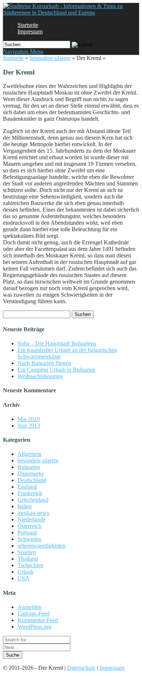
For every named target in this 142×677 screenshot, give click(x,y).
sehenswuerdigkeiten (41, 545)
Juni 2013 (28, 425)
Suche (12, 655)
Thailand (27, 559)
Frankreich (29, 493)
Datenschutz (81, 668)
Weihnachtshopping (40, 376)
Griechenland (32, 500)
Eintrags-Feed (33, 613)
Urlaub (25, 572)
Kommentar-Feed (37, 620)
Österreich (29, 526)
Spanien (26, 552)
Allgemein (29, 454)
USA (23, 578)
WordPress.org (34, 627)
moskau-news (33, 513)
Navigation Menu (23, 51)
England (27, 487)
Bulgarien (28, 467)
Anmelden (29, 607)
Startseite (27, 25)
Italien (24, 506)
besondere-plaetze (50, 58)
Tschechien (30, 565)
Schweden (29, 539)
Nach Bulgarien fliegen (44, 363)
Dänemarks (30, 473)
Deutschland (31, 480)
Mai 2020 (28, 419)
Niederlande (31, 519)
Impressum (30, 31)
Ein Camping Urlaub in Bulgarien (56, 369)
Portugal (27, 532)
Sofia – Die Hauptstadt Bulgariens (56, 343)
